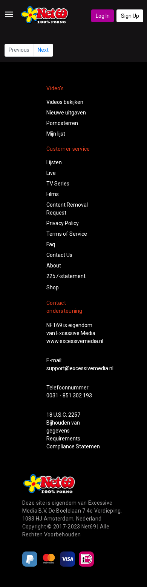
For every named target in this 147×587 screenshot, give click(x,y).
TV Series (57, 184)
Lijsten (54, 162)
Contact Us (59, 255)
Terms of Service (66, 234)
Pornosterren (62, 123)
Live (51, 173)
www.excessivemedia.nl (74, 341)
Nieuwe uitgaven (66, 113)
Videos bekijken (64, 102)
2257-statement (66, 276)
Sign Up (130, 16)
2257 (74, 415)
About (53, 266)
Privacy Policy (62, 223)
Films (52, 194)
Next (43, 50)
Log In (103, 16)
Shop (52, 287)
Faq (50, 244)
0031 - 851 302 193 (69, 395)
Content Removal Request (67, 209)
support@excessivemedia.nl (79, 368)
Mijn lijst (55, 134)
